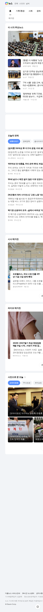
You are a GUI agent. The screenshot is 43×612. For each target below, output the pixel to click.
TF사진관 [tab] (26, 383)
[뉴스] (10, 3)
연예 (16, 3)
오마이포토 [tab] (14, 383)
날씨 (28, 3)
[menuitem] (10, 11)
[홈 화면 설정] (37, 606)
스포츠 (22, 3)
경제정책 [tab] (26, 141)
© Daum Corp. (10, 604)
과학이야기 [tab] (14, 141)
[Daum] (6, 3)
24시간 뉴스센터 (28, 593)
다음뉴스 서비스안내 (12, 593)
